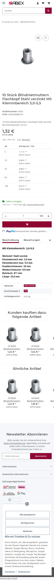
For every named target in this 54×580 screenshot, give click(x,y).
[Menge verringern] (5, 216)
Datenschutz (24, 571)
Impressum (10, 571)
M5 (25, 291)
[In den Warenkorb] (4, 30)
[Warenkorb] (49, 3)
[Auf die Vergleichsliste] (38, 38)
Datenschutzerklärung (14, 443)
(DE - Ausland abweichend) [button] (33, 204)
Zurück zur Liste (11, 22)
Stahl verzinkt (29, 286)
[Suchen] (48, 11)
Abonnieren (41, 456)
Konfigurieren (27, 523)
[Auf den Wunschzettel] (45, 38)
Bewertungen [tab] (32, 240)
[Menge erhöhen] (48, 216)
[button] (37, 3)
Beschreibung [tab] (10, 240)
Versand (26, 139)
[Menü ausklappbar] (3, 2)
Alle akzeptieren (28, 514)
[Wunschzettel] (43, 3)
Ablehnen (27, 531)
